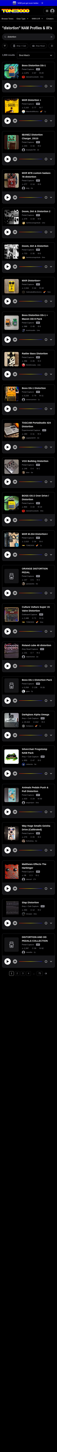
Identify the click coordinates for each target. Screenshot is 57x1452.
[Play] (7, 86)
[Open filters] (4, 45)
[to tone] (11, 71)
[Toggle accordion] (51, 86)
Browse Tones (7, 19)
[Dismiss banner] (42, 3)
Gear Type (21, 19)
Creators (50, 19)
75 (39, 973)
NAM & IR (36, 19)
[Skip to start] (15, 86)
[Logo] (15, 11)
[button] (28, 3)
